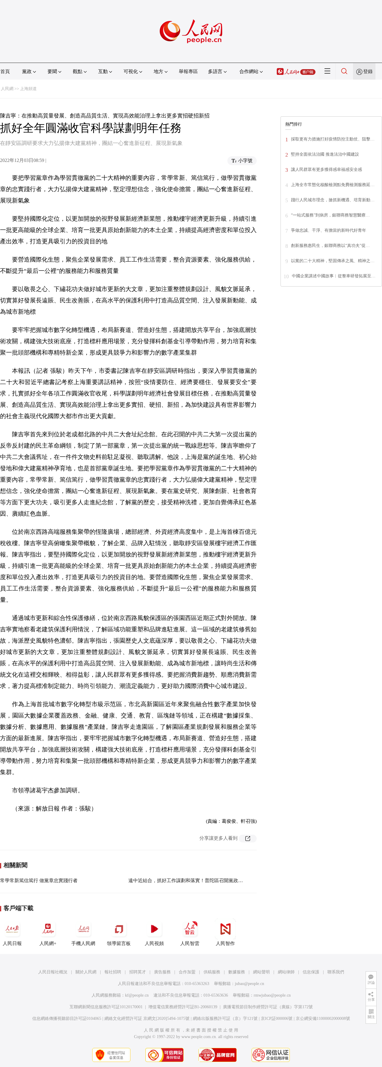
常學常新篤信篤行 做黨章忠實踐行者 (39, 880)
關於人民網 (86, 972)
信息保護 (311, 972)
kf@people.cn (137, 995)
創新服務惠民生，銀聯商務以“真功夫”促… (330, 245)
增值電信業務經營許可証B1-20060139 (182, 1007)
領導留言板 (119, 943)
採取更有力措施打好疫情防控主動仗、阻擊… (333, 139)
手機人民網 (83, 943)
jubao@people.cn (249, 983)
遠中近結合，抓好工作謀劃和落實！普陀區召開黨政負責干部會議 (197, 880)
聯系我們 (335, 972)
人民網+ (47, 943)
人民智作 (225, 943)
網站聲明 (261, 972)
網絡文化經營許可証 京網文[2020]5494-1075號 (147, 1018)
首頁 (5, 71)
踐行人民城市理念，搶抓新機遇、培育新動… (333, 200)
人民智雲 (189, 943)
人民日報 (12, 943)
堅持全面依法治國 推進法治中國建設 (325, 154)
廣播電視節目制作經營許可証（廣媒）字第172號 (268, 1007)
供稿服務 (212, 972)
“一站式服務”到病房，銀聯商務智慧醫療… (330, 215)
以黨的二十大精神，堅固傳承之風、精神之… (333, 261)
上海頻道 (28, 88)
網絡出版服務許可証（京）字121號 (225, 1018)
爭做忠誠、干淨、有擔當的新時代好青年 (328, 230)
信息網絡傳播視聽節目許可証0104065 (66, 1018)
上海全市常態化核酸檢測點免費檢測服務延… (333, 185)
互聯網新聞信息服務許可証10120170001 (106, 1007)
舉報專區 (188, 71)
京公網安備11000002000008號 (323, 1018)
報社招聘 (112, 972)
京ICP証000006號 (276, 1018)
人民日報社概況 (52, 972)
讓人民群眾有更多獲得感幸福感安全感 (326, 169)
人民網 (7, 88)
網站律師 (286, 972)
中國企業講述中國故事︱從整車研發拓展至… (333, 276)
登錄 (368, 71)
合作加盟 (187, 972)
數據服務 (236, 972)
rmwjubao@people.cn (272, 995)
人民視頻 (154, 943)
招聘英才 (137, 972)
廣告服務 (162, 972)
